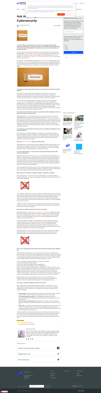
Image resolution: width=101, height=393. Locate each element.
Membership (80, 371)
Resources (67, 371)
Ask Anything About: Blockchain (46, 56)
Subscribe (81, 3)
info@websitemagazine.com (28, 375)
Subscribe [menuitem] (79, 375)
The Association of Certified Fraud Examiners (38, 212)
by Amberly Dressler (25, 25)
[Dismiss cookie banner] (73, 4)
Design (23, 9)
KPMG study (41, 223)
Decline (69, 14)
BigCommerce (24, 62)
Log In (76, 3)
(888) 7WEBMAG (26, 376)
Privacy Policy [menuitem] (81, 390)
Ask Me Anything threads (31, 53)
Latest (18, 9)
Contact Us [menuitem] (53, 378)
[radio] (73, 45)
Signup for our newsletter (23, 386)
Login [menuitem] (78, 373)
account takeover (21, 102)
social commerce (27, 141)
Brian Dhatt (45, 60)
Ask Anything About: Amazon (28, 56)
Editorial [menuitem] (52, 375)
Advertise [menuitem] (52, 373)
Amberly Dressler (30, 329)
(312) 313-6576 (26, 378)
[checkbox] (73, 47)
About (52, 371)
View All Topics (78, 9)
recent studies (55, 117)
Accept (61, 14)
